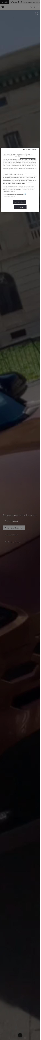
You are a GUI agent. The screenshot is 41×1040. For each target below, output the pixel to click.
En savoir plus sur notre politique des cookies (14, 194)
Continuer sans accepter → (29, 149)
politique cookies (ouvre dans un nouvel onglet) (14, 183)
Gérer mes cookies (19, 202)
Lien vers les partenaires (9, 196)
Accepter (20, 207)
